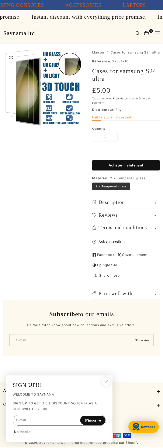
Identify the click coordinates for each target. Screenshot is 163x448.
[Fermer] (106, 382)
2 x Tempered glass (111, 186)
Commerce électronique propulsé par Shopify (100, 442)
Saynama (123, 109)
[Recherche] (139, 33)
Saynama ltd (49, 442)
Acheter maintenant (126, 165)
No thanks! (23, 432)
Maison (98, 52)
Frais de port (121, 98)
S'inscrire (142, 340)
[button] (126, 293)
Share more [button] (109, 275)
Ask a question (111, 241)
